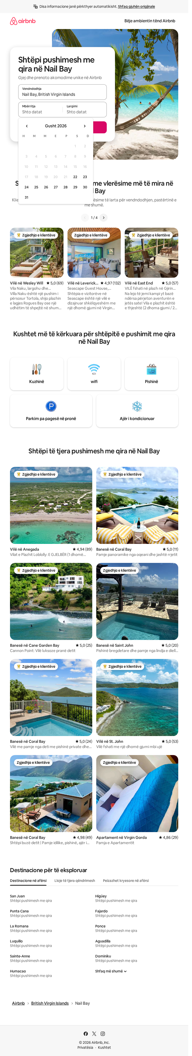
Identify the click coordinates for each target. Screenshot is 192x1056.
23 (85, 177)
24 (26, 187)
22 (75, 177)
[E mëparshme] (85, 218)
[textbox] (40, 112)
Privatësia (85, 1047)
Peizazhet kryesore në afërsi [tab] (126, 880)
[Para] (104, 218)
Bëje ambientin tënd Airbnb (149, 21)
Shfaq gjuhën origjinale (136, 6)
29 (75, 187)
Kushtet (104, 1047)
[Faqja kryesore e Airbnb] (23, 21)
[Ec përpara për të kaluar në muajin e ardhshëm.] (84, 126)
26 (46, 187)
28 (66, 187)
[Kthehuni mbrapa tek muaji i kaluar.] (27, 126)
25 (36, 187)
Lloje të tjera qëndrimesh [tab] (74, 880)
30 (85, 187)
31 (26, 197)
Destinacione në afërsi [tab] (28, 880)
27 (56, 187)
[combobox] (62, 94)
